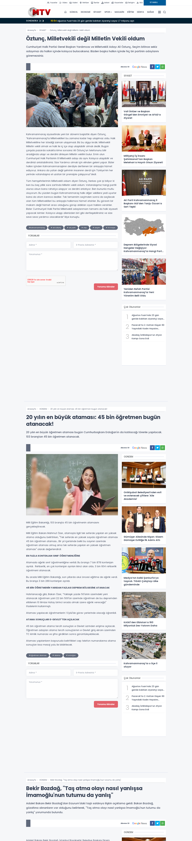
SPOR (107, 11)
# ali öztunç (56, 227)
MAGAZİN (119, 11)
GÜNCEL (74, 11)
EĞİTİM (130, 11)
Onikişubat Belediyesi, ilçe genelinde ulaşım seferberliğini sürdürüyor (91, 20)
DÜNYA (140, 11)
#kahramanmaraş (37, 227)
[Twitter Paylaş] (157, 66)
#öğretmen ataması (37, 655)
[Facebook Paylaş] (152, 66)
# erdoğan (71, 655)
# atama (56, 655)
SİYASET (97, 11)
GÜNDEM (43, 409)
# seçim (96, 227)
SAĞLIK (150, 11)
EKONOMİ (85, 11)
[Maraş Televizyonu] (39, 12)
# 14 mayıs (110, 227)
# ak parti (71, 227)
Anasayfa (31, 30)
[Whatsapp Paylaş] (162, 66)
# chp (84, 227)
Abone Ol (125, 67)
